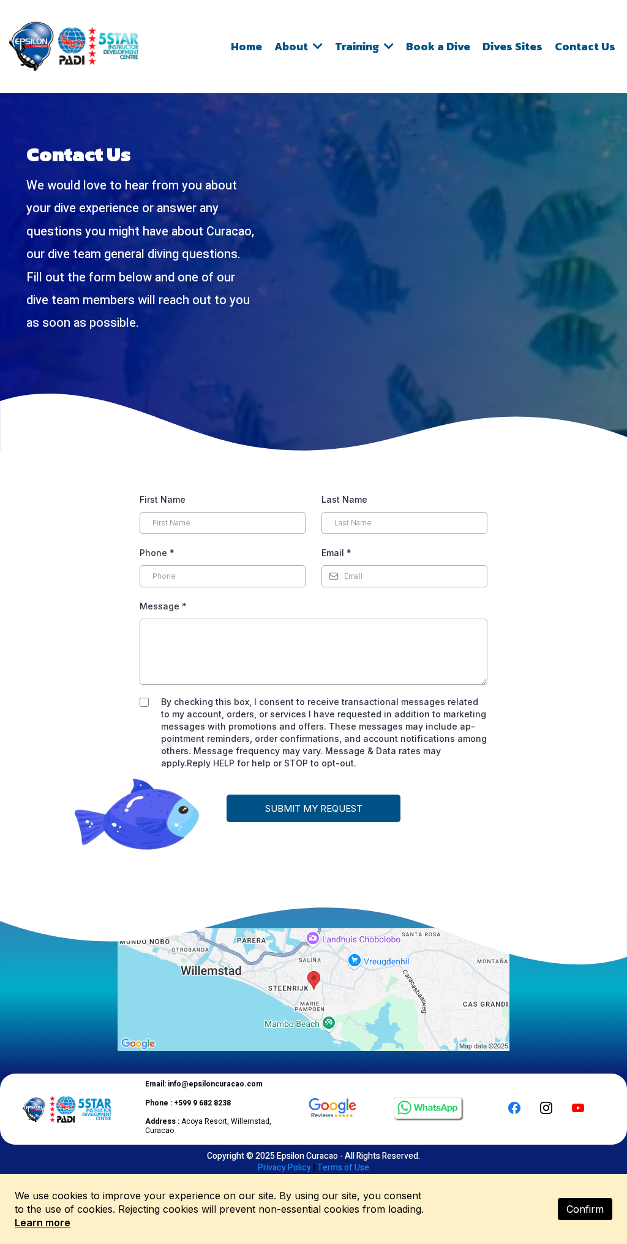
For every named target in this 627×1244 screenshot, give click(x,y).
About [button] (292, 46)
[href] (313, 989)
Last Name (344, 499)
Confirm (585, 1209)
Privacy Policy (284, 1167)
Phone (157, 553)
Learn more (42, 1222)
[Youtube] (578, 1108)
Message (163, 606)
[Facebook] (514, 1108)
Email (336, 553)
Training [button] (358, 46)
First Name (163, 499)
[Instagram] (546, 1108)
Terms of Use (343, 1167)
